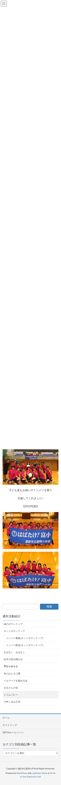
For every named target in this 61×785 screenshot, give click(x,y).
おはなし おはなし (14, 652)
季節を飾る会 (11, 666)
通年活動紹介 (12, 616)
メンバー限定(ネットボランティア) (24, 645)
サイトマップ (10, 725)
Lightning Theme (40, 773)
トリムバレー (11, 694)
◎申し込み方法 (12, 701)
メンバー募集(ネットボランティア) (24, 638)
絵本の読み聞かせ (13, 659)
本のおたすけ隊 (12, 673)
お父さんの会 (11, 687)
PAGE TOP (56, 758)
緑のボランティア (13, 624)
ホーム (6, 717)
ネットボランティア (14, 631)
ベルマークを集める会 (15, 680)
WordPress (22, 773)
